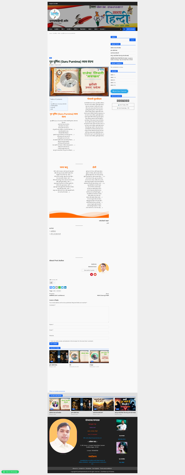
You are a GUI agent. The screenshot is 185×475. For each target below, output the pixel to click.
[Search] (120, 29)
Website (51, 335)
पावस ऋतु (53, 107)
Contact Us (82, 468)
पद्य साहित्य (69, 29)
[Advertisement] (79, 47)
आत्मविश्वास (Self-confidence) (57, 294)
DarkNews (104, 471)
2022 (112, 85)
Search (114, 37)
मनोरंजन (75, 29)
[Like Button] (51, 282)
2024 (112, 80)
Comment (52, 305)
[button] (10, 471)
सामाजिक (117, 409)
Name (51, 324)
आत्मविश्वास (53, 231)
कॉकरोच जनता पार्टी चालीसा (116, 47)
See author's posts (89, 270)
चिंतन (63, 29)
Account (102, 29)
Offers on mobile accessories (57, 391)
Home (50, 29)
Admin (52, 65)
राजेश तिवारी (59, 291)
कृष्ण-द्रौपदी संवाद (58, 356)
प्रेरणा (95, 409)
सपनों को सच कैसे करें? (115, 53)
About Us (75, 468)
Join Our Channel (120, 91)
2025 (112, 77)
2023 (112, 82)
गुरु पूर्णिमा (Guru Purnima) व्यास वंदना (58, 104)
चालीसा (52, 409)
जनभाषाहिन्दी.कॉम (58, 21)
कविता (50, 57)
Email (51, 330)
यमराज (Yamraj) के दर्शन (103, 294)
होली (52, 109)
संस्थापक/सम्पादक (92, 420)
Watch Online (131, 29)
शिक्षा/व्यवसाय (82, 29)
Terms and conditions (106, 468)
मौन (79, 356)
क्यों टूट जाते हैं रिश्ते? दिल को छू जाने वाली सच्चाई (120, 55)
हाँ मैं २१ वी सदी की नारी (56, 234)
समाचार (89, 29)
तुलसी (97, 104)
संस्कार (95, 29)
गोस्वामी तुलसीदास (54, 105)
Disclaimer (88, 468)
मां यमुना (99, 356)
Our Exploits (95, 468)
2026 (112, 74)
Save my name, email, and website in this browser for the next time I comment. (72, 341)
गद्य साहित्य (56, 29)
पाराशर (64, 121)
